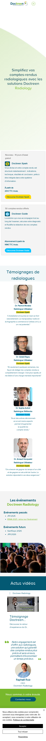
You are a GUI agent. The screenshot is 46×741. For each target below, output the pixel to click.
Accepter (22, 726)
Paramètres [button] (23, 736)
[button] (20, 593)
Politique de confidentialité (23, 720)
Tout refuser (23, 731)
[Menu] (33, 3)
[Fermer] (42, 712)
